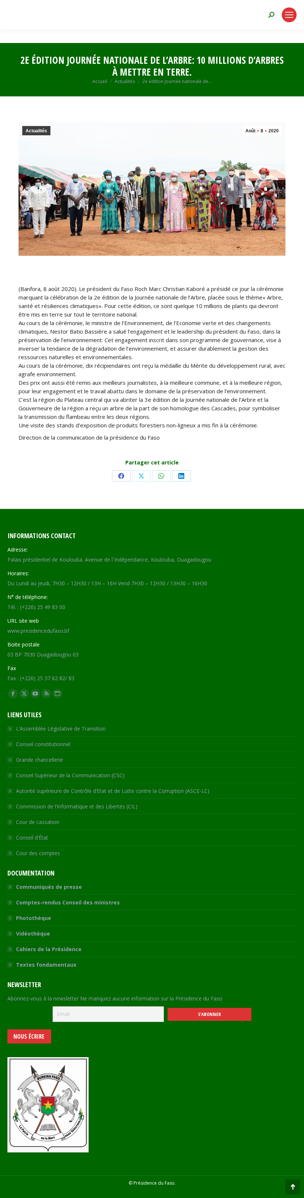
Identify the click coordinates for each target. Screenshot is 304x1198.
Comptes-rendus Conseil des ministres (68, 902)
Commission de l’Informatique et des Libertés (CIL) (77, 806)
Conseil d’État (32, 837)
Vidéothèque (33, 933)
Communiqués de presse (49, 886)
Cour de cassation (37, 821)
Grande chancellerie (39, 759)
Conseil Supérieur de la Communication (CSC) (70, 775)
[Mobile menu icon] (289, 14)
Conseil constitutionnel (43, 744)
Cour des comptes (38, 853)
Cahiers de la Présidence (49, 949)
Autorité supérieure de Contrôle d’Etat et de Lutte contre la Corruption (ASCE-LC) (112, 790)
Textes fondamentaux (46, 964)
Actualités (36, 130)
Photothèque (33, 917)
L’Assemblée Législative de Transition (61, 728)
